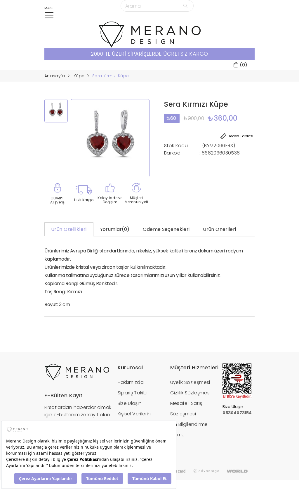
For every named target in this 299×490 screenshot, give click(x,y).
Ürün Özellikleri (69, 229)
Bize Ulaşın (130, 403)
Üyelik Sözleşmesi (190, 382)
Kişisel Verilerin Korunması (134, 419)
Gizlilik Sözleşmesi (190, 392)
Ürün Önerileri (219, 229)
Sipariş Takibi (133, 392)
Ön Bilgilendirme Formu (189, 429)
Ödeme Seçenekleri (166, 229)
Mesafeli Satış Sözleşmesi (186, 408)
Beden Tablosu (241, 136)
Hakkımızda (131, 382)
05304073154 (237, 413)
